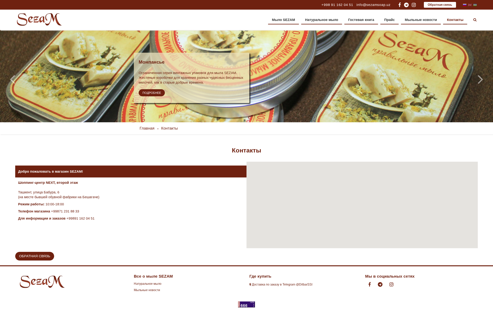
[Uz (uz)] (475, 4)
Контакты (455, 20)
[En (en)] (470, 4)
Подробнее (152, 92)
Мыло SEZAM (283, 20)
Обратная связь (440, 4)
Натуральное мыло (321, 20)
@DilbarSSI (304, 284)
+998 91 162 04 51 (337, 5)
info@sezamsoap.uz (373, 5)
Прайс (389, 20)
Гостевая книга (361, 20)
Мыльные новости (421, 20)
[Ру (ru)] (464, 4)
